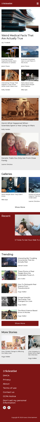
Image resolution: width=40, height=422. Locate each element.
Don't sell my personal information (14, 401)
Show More (20, 207)
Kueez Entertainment (30, 417)
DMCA (6, 375)
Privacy (7, 379)
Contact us (8, 392)
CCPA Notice (9, 396)
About (6, 384)
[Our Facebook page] (8, 407)
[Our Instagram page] (4, 407)
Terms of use (9, 388)
